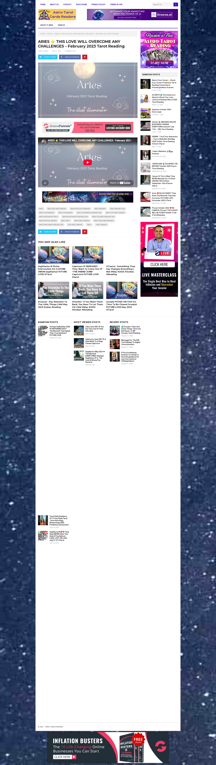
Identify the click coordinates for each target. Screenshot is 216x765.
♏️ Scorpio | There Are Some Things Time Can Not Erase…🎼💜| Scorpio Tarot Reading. (131, 330)
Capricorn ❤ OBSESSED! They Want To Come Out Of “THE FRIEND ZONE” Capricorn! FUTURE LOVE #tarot (87, 271)
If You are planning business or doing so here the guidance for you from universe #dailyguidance (130, 357)
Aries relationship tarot (48, 217)
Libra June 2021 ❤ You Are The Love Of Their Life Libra (94, 329)
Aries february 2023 (117, 209)
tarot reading (101, 225)
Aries (41, 209)
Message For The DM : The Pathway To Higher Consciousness (130, 342)
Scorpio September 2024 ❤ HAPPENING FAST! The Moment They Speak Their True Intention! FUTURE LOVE (60, 331)
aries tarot (65, 221)
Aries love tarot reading (115, 213)
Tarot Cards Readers (54, 727)
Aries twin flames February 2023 (51, 225)
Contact (67, 4)
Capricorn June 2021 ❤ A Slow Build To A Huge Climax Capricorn (95, 341)
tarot (89, 225)
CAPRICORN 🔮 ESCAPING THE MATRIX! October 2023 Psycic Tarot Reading (165, 166)
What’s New (46, 25)
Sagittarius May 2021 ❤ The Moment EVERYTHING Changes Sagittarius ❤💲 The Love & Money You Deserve (95, 357)
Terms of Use (116, 4)
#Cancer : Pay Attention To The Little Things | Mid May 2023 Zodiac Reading (53, 304)
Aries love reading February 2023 (89, 213)
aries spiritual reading (48, 221)
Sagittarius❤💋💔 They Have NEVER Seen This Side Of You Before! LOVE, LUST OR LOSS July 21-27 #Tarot (59, 536)
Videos (61, 25)
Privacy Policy (98, 4)
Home (42, 4)
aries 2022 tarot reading (57, 209)
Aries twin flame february (104, 221)
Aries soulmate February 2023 (103, 217)
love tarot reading (75, 225)
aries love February (46, 213)
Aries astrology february (80, 209)
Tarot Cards (43, 51)
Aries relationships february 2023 (75, 217)
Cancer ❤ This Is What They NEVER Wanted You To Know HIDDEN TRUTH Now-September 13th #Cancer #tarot (163, 181)
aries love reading (65, 213)
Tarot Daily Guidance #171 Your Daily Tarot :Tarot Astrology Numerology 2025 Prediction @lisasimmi (59, 520)
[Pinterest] (84, 57)
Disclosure (81, 4)
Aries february (100, 209)
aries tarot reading (81, 221)
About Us (54, 4)
